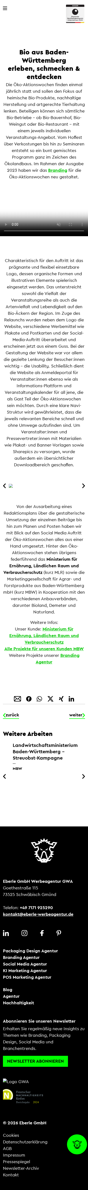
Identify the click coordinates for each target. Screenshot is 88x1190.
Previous (5, 485)
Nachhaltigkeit (18, 1003)
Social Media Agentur (25, 964)
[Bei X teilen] (51, 698)
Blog (7, 989)
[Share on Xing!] (62, 698)
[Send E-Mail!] (18, 698)
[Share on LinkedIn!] (71, 698)
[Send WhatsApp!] (40, 698)
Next (82, 485)
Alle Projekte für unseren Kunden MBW (44, 649)
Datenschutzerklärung (25, 1142)
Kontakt (11, 1175)
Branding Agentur (21, 957)
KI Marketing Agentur (25, 970)
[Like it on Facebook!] (29, 698)
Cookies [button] (11, 1135)
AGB (7, 1148)
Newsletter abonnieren (35, 1061)
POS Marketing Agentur (27, 977)
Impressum (14, 1155)
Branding (57, 170)
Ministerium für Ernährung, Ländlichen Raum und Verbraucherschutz (44, 635)
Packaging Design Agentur (30, 951)
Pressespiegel (16, 1161)
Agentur (11, 996)
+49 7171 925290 (36, 907)
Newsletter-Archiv (21, 1168)
